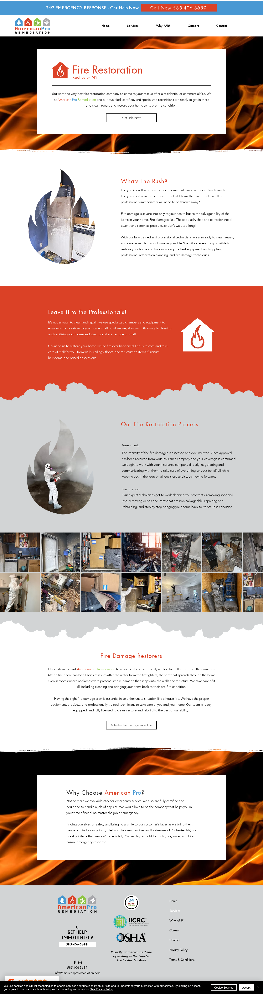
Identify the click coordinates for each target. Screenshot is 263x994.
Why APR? (176, 921)
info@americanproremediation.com (77, 973)
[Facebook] (74, 962)
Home (173, 901)
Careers (174, 930)
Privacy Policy (178, 950)
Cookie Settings (223, 987)
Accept (246, 987)
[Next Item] (256, 572)
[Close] (258, 987)
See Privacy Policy (101, 989)
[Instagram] (80, 962)
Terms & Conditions (181, 960)
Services (174, 911)
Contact (174, 940)
